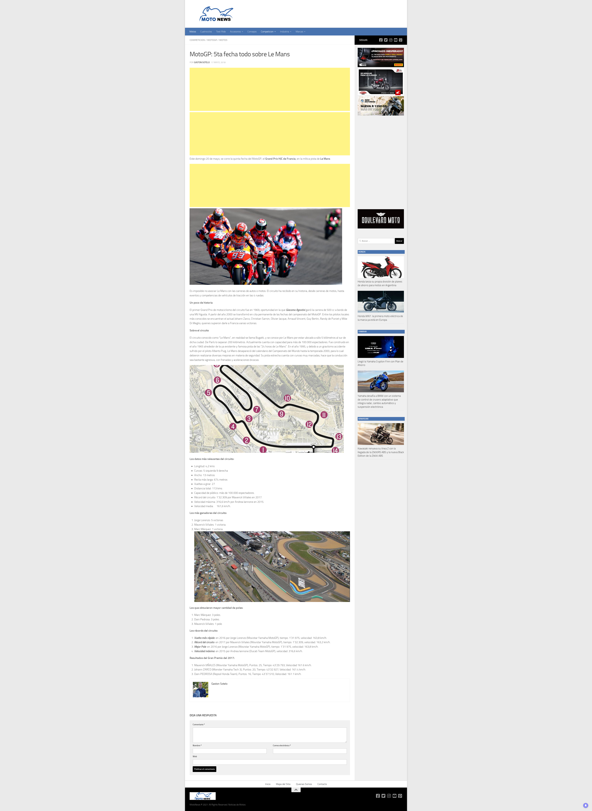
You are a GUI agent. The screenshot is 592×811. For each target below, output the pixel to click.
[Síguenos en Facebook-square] (381, 40)
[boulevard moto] (381, 227)
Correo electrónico (282, 745)
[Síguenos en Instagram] (391, 40)
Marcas (299, 31)
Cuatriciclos (206, 31)
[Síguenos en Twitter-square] (386, 40)
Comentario (199, 724)
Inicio (267, 784)
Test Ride (221, 31)
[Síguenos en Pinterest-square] (400, 40)
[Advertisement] (270, 89)
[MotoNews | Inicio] (216, 14)
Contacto (322, 784)
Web (195, 756)
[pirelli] (381, 66)
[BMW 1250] (381, 114)
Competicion (267, 31)
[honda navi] (381, 94)
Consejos (252, 31)
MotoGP (212, 40)
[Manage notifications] (585, 805)
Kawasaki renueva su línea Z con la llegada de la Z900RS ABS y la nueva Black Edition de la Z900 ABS (381, 452)
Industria (284, 31)
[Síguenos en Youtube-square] (395, 40)
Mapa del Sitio (283, 784)
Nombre (197, 745)
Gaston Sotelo (202, 62)
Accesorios (235, 31)
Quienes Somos (304, 784)
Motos (192, 31)
